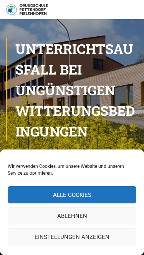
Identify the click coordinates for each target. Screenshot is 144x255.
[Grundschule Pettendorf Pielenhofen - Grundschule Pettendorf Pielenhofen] (28, 11)
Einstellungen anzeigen (72, 237)
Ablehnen (72, 216)
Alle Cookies (72, 195)
